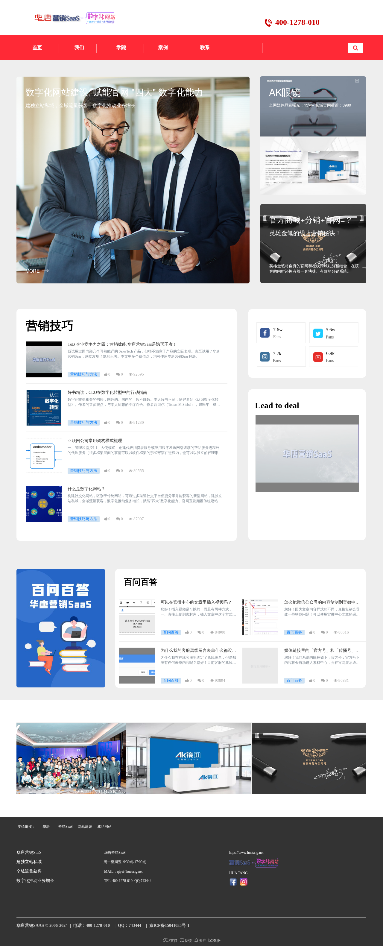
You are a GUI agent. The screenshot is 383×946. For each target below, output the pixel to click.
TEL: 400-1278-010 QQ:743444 (127, 881)
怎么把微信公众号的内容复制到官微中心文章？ (322, 602)
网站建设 (85, 826)
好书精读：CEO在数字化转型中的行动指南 (107, 392)
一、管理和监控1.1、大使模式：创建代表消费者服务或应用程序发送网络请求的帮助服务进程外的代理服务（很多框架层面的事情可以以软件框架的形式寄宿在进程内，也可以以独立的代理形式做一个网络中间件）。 (145, 450)
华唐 (46, 826)
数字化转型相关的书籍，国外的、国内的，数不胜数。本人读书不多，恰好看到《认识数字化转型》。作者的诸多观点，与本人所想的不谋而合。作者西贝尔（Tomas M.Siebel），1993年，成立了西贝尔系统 (144, 402)
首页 (37, 47)
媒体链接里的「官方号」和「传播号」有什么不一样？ (322, 651)
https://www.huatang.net (246, 853)
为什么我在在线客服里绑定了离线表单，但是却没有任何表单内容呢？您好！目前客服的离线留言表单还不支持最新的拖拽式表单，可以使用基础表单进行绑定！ (198, 660)
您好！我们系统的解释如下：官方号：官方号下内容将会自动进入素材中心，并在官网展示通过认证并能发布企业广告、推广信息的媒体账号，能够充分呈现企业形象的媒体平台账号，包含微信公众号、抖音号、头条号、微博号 (322, 660)
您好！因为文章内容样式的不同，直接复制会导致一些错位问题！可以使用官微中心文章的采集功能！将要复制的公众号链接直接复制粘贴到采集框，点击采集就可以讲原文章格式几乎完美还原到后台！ (322, 612)
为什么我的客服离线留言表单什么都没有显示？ (198, 651)
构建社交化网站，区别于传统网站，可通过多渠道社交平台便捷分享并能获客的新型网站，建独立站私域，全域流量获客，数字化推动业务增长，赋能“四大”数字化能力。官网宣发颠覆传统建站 (145, 498)
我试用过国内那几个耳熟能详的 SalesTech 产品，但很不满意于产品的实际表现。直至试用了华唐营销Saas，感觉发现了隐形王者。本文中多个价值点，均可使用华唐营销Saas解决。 (144, 354)
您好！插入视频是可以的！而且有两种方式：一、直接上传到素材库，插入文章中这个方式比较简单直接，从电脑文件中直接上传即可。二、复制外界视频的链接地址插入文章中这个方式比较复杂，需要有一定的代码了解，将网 (198, 612)
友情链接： (27, 826)
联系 (205, 47)
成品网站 (104, 826)
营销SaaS (65, 826)
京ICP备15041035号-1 (169, 925)
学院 (121, 47)
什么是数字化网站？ (86, 489)
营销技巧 (50, 325)
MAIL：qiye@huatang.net (123, 871)
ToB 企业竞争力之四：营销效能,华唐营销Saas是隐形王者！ (122, 344)
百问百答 (140, 582)
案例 (163, 47)
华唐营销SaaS (29, 852)
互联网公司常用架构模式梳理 (95, 440)
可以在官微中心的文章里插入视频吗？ (196, 602)
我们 (79, 47)
